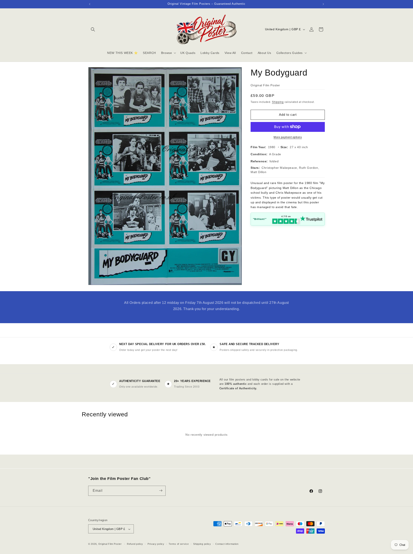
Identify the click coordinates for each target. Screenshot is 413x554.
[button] (93, 29)
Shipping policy (202, 544)
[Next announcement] (323, 4)
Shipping (278, 101)
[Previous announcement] (89, 4)
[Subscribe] (160, 491)
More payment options (288, 136)
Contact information (226, 544)
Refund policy (135, 544)
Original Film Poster (110, 544)
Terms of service (179, 544)
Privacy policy (156, 544)
